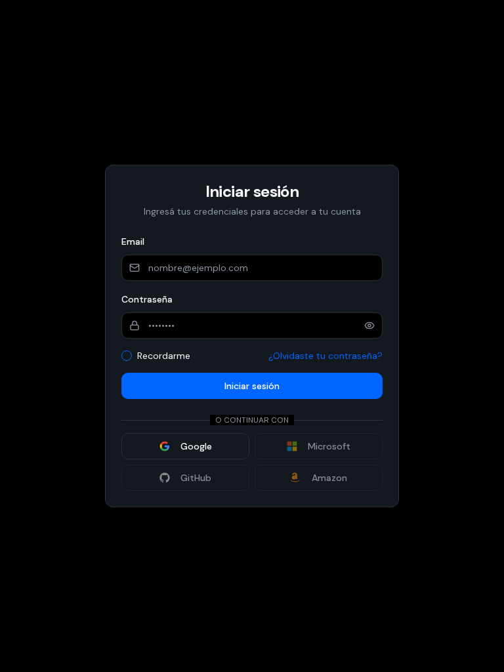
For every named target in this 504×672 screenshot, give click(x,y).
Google (196, 446)
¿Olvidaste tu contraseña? (325, 356)
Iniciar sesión (252, 386)
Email (132, 241)
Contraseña (147, 299)
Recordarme (163, 356)
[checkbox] (126, 355)
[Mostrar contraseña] (369, 325)
